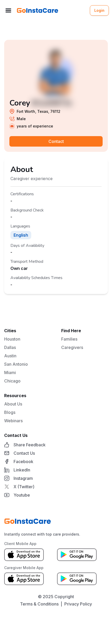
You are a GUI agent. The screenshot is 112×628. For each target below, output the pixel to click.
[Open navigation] (8, 10)
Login (99, 10)
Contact (56, 141)
